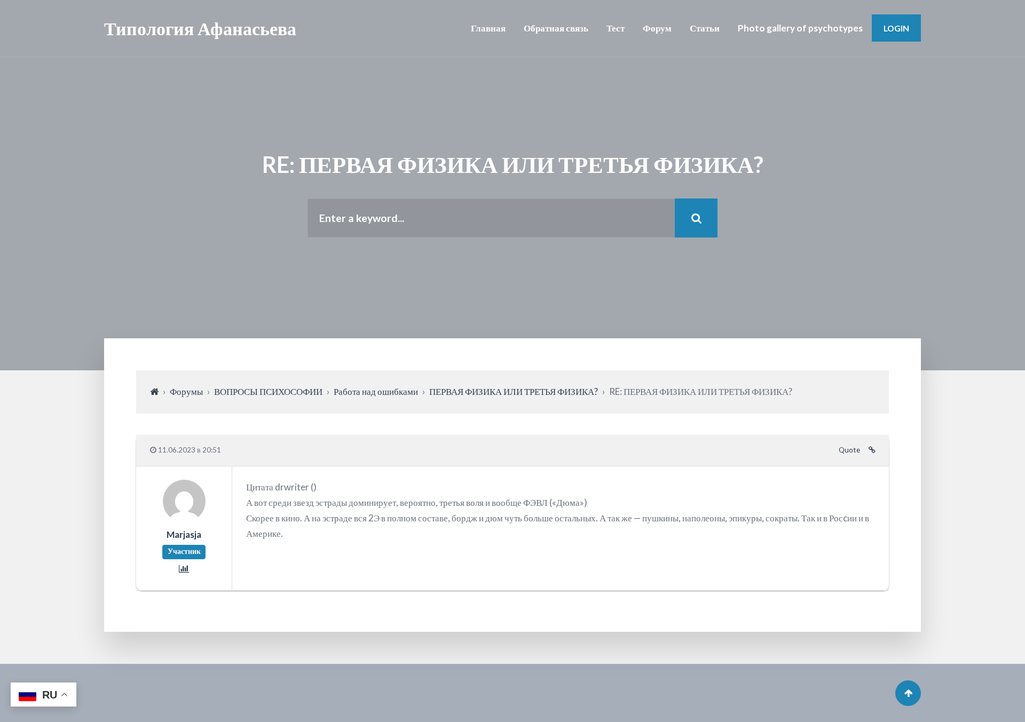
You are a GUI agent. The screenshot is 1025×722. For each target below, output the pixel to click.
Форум (657, 28)
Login (896, 28)
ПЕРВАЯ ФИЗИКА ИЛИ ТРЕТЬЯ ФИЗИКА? (513, 391)
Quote (849, 450)
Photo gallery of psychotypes (800, 28)
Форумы (186, 391)
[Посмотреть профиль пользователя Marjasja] (184, 519)
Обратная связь (556, 28)
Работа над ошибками (376, 391)
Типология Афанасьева (200, 28)
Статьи (705, 28)
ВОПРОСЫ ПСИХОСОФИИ (268, 391)
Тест (615, 28)
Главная (488, 28)
